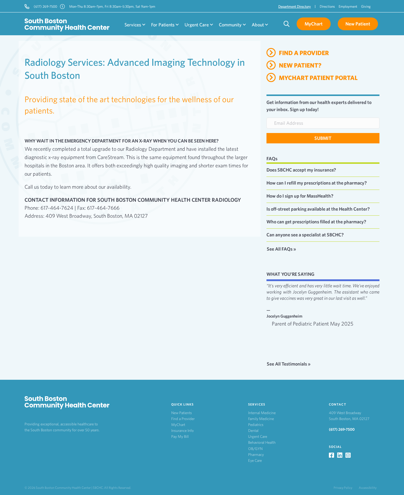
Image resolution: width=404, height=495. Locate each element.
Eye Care (255, 460)
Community (231, 25)
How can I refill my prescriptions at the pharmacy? (316, 183)
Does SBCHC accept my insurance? (301, 170)
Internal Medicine (262, 413)
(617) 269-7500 (342, 429)
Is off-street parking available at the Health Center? (318, 209)
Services (133, 25)
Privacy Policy (343, 488)
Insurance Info (182, 430)
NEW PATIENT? (300, 65)
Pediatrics (256, 424)
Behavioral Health (262, 442)
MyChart (178, 424)
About (258, 25)
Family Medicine (261, 418)
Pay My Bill (180, 436)
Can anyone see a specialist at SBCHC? (305, 235)
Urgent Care (197, 25)
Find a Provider (183, 418)
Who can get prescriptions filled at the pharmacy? (316, 222)
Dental (253, 430)
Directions (327, 6)
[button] (322, 138)
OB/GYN (255, 448)
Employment (348, 6)
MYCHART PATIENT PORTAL (318, 77)
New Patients (181, 413)
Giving (366, 6)
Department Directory (294, 6)
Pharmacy (256, 454)
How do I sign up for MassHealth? (299, 196)
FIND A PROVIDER (304, 53)
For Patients (163, 25)
